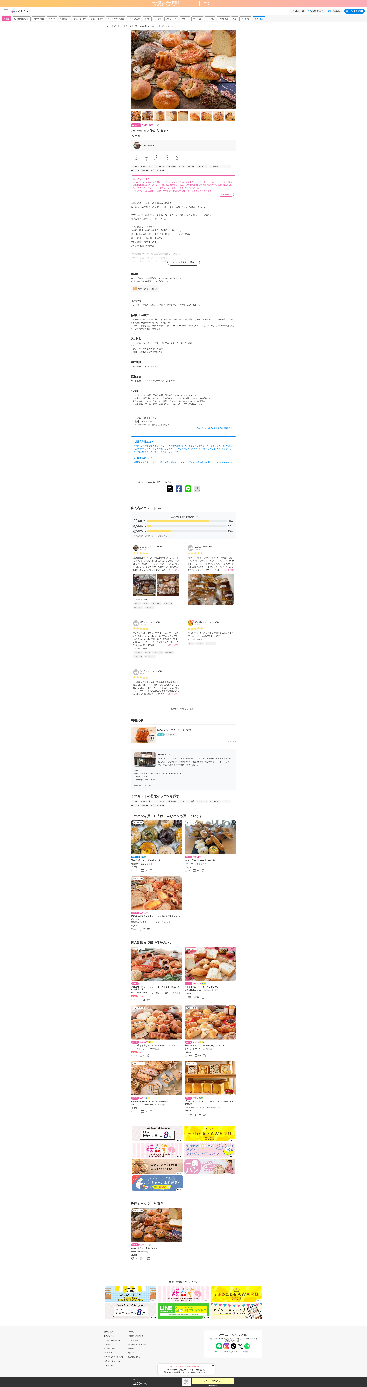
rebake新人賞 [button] (134, 19)
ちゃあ (143, 671)
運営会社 (131, 1353)
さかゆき (199, 622)
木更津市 (133, 26)
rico (196, 547)
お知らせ (107, 1344)
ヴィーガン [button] (197, 19)
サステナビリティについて (109, 1357)
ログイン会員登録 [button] (354, 11)
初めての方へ (109, 1332)
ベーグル (135, 170)
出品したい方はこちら (109, 1361)
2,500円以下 (159, 166)
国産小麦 (145, 170)
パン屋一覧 (115, 26)
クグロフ (226, 166)
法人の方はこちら (134, 1357)
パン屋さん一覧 (109, 1348)
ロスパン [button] (52, 19)
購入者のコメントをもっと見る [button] (183, 709)
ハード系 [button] (210, 19)
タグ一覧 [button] (258, 19)
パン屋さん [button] (336, 11)
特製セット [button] (64, 19)
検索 (7, 19)
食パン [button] (147, 19)
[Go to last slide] (136, 69)
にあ (142, 622)
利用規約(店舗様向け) (135, 1336)
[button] (21, 18)
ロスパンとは (109, 1336)
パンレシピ (108, 1353)
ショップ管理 (109, 1365)
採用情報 (131, 1348)
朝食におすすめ (157, 170)
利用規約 (131, 1332)
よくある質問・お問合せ (109, 1340)
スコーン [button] (184, 19)
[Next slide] (230, 69)
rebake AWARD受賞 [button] (116, 19)
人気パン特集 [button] (39, 19)
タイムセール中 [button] (80, 19)
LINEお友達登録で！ (234, 1352)
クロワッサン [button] (171, 19)
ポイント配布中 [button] (97, 19)
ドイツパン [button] (245, 19)
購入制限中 (171, 166)
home (106, 26)
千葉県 (124, 26)
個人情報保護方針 (134, 1340)
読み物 (160, 735)
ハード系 (190, 166)
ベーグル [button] (158, 19)
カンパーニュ (201, 166)
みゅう (143, 547)
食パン (181, 166)
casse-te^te (144, 26)
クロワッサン (215, 166)
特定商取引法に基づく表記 (143, 785)
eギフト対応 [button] (223, 19)
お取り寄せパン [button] (317, 11)
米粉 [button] (234, 19)
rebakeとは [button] (299, 11)
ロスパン (135, 166)
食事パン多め (146, 166)
